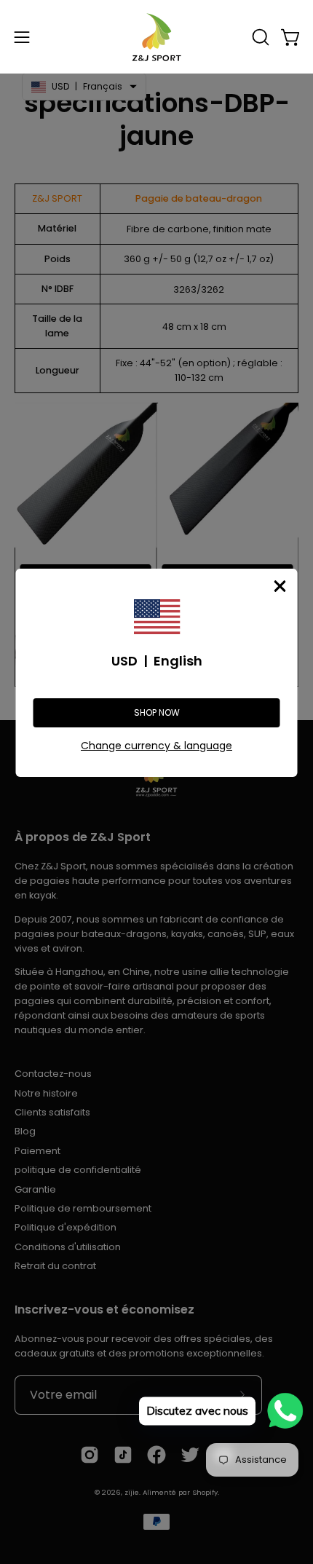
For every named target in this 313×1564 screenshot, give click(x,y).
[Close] (280, 586)
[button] (259, 37)
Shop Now (157, 712)
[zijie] (156, 37)
